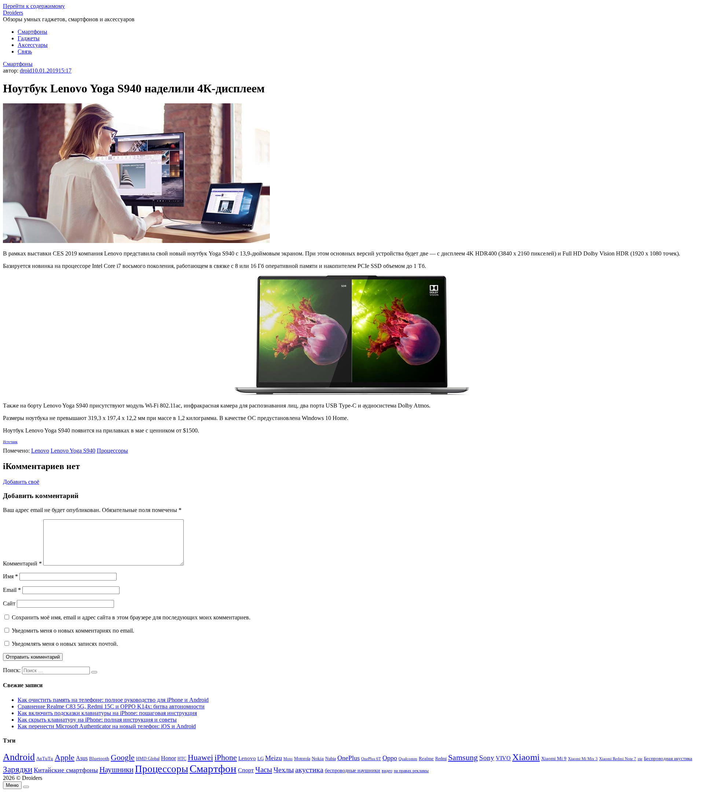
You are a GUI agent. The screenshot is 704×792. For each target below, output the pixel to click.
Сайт (9, 603)
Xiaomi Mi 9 (553, 758)
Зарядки (17, 769)
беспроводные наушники (352, 770)
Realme (426, 758)
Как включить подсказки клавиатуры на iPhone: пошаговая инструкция (107, 713)
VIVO (503, 758)
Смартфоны (32, 32)
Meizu (273, 758)
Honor (168, 758)
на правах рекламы (411, 770)
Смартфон (213, 768)
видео (387, 770)
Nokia (318, 758)
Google (123, 757)
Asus (82, 758)
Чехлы (284, 770)
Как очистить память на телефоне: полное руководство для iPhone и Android (113, 700)
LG (260, 758)
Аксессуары (33, 45)
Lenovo (40, 450)
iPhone (225, 757)
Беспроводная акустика (668, 758)
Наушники (116, 770)
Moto (288, 758)
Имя (10, 576)
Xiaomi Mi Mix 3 (583, 758)
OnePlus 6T (371, 759)
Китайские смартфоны (66, 770)
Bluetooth (99, 758)
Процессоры (112, 450)
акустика (309, 770)
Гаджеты (29, 38)
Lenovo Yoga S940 (73, 450)
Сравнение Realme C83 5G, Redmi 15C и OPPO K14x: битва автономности (111, 706)
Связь (25, 51)
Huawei (200, 757)
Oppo (389, 758)
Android (19, 757)
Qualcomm (408, 758)
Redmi (441, 758)
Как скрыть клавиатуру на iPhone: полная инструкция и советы (97, 720)
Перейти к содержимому (34, 6)
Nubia (330, 758)
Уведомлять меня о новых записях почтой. (65, 644)
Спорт (246, 770)
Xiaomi (526, 757)
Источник (10, 442)
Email (12, 590)
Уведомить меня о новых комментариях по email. (73, 630)
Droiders (13, 13)
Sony (486, 758)
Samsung (463, 757)
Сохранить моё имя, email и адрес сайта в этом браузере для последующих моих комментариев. (131, 617)
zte (640, 758)
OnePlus (348, 758)
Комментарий (22, 563)
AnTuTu (44, 758)
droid (26, 70)
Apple (64, 757)
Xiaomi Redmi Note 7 (617, 758)
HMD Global (148, 758)
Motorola (302, 758)
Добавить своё (21, 482)
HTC (181, 758)
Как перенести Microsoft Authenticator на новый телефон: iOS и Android (107, 726)
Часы (263, 770)
